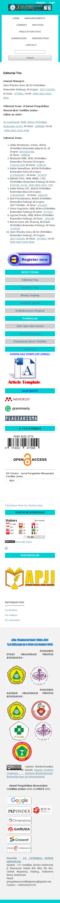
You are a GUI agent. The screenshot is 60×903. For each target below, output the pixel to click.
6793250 (15, 228)
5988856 (25, 155)
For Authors (11, 615)
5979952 (42, 175)
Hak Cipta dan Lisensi (30, 326)
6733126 (14, 185)
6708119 (41, 165)
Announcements (34, 18)
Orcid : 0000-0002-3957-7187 (37, 185)
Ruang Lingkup (30, 295)
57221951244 (17, 165)
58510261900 (26, 151)
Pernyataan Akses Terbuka (30, 341)
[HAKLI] (16, 684)
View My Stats (24, 541)
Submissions (19, 38)
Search (30, 58)
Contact (31, 45)
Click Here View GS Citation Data (24, 505)
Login (52, 2)
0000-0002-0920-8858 (22, 241)
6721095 (42, 205)
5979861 (19, 93)
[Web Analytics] (10, 541)
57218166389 (17, 175)
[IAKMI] (39, 684)
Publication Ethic (30, 31)
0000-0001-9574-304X (16, 130)
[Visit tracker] (6, 548)
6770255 (48, 211)
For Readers (11, 610)
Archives (38, 25)
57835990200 (17, 195)
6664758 (43, 195)
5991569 (49, 218)
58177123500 (47, 89)
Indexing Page (40, 38)
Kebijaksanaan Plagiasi (30, 310)
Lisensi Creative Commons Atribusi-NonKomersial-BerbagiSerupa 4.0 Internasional (30, 773)
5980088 (39, 126)
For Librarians (12, 620)
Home (16, 18)
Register (40, 2)
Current (21, 25)
